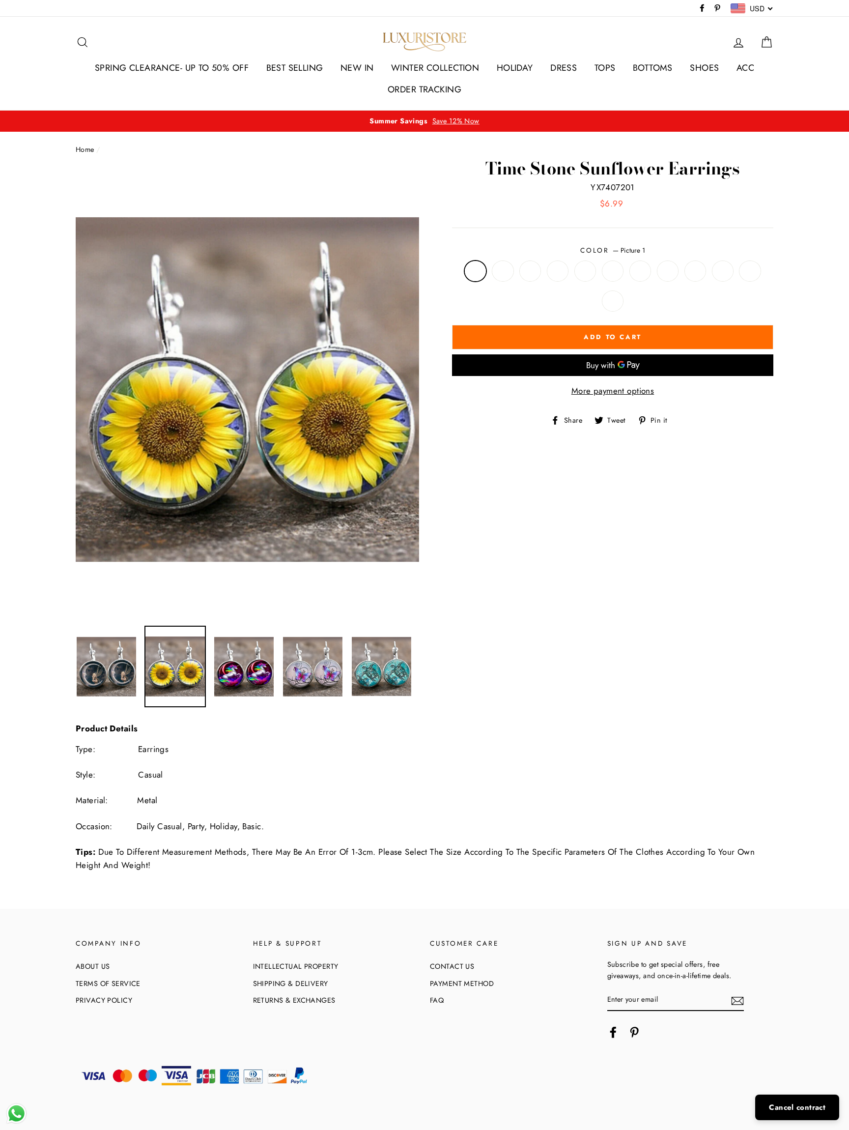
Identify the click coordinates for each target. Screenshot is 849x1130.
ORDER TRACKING (424, 89)
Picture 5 (585, 271)
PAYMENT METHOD (462, 983)
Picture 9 (695, 271)
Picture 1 (475, 271)
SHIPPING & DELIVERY (290, 983)
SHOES (704, 67)
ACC (745, 67)
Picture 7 (640, 271)
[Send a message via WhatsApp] (16, 1113)
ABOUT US (93, 966)
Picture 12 (612, 301)
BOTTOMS (653, 67)
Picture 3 (530, 271)
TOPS (605, 67)
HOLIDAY (515, 67)
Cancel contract (797, 1107)
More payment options (612, 391)
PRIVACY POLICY (104, 1000)
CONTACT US (452, 966)
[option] (424, 121)
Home (85, 149)
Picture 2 (502, 271)
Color (612, 250)
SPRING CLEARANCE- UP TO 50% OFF (172, 67)
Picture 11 (750, 271)
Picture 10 (723, 271)
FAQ (437, 1000)
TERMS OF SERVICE (108, 983)
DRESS (563, 67)
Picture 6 (612, 271)
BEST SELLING (294, 67)
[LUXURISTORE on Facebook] (613, 1032)
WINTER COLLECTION (435, 67)
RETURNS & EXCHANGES (294, 1000)
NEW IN (357, 67)
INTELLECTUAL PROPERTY (296, 966)
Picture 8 (668, 271)
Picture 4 (557, 271)
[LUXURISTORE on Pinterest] (634, 1032)
